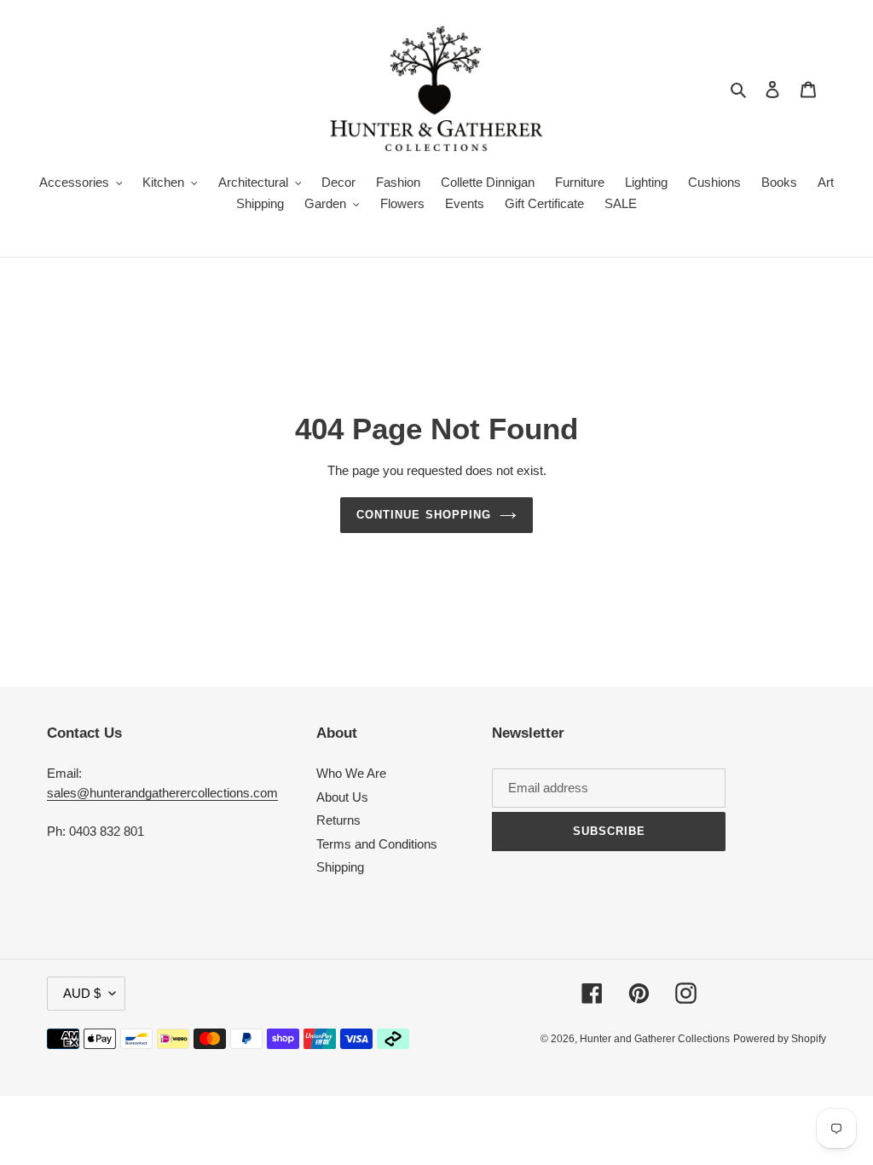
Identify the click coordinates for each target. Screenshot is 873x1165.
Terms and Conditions (376, 844)
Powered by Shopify (779, 1039)
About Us (342, 797)
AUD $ (82, 993)
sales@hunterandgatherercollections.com (162, 792)
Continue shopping (423, 514)
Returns (338, 820)
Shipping (340, 867)
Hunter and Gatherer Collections (655, 1039)
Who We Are (351, 773)
